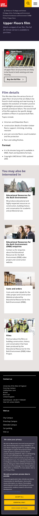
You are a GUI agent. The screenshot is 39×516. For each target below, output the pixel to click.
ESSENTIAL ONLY (19, 502)
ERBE (29, 15)
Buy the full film (13, 79)
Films (5, 18)
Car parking (7, 428)
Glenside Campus (10, 425)
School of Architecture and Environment (15, 15)
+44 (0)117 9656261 (19, 400)
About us (9, 11)
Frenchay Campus (10, 421)
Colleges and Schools (20, 11)
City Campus (8, 418)
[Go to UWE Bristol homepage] (5, 11)
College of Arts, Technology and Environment (17, 13)
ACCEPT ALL (19, 497)
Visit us (6, 432)
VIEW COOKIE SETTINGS (19, 508)
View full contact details (11, 402)
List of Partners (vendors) (12, 492)
